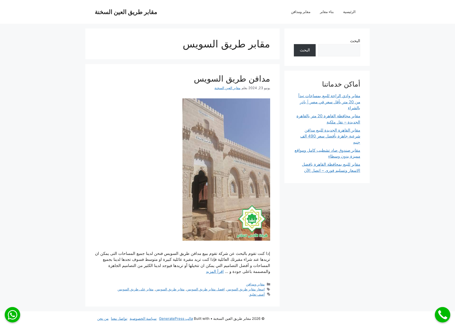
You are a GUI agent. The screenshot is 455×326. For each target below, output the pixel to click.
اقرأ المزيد (215, 271)
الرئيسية (349, 11)
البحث (355, 40)
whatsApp (12, 314)
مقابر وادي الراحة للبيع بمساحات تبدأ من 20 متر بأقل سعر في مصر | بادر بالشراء (329, 101)
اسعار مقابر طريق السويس (246, 289)
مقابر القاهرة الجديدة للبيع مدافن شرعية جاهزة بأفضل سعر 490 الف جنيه (330, 136)
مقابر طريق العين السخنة (126, 11)
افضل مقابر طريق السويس (206, 289)
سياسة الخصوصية (143, 318)
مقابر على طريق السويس (136, 289)
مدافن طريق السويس (232, 78)
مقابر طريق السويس (170, 289)
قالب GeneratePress (176, 318)
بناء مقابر (327, 11)
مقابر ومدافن (300, 11)
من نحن (103, 318)
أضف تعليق (257, 294)
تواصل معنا (119, 318)
